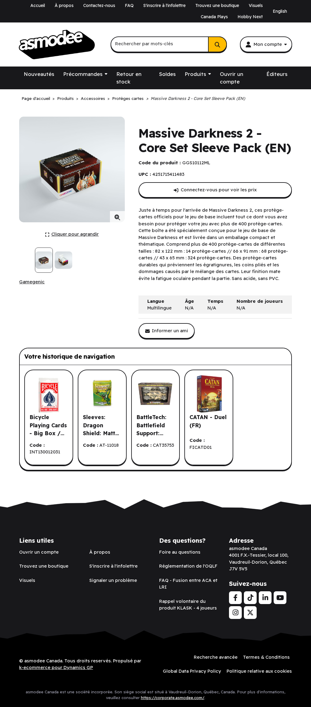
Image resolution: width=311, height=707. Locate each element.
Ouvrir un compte (231, 78)
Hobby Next (250, 16)
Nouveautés (39, 74)
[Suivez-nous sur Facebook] (235, 597)
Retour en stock (129, 78)
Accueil (37, 5)
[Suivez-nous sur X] (250, 612)
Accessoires (93, 98)
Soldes (167, 74)
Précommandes (82, 74)
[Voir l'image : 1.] (44, 260)
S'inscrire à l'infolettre (164, 5)
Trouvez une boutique (217, 5)
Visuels (256, 5)
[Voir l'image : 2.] (63, 260)
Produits (195, 74)
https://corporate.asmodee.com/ (172, 697)
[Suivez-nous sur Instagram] (235, 612)
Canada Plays (214, 16)
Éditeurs (276, 74)
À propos (64, 5)
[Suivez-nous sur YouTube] (280, 597)
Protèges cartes (128, 98)
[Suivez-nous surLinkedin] (265, 597)
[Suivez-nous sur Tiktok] (250, 597)
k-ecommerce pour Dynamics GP (56, 667)
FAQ (129, 5)
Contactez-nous (99, 5)
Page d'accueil (36, 98)
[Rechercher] (217, 44)
